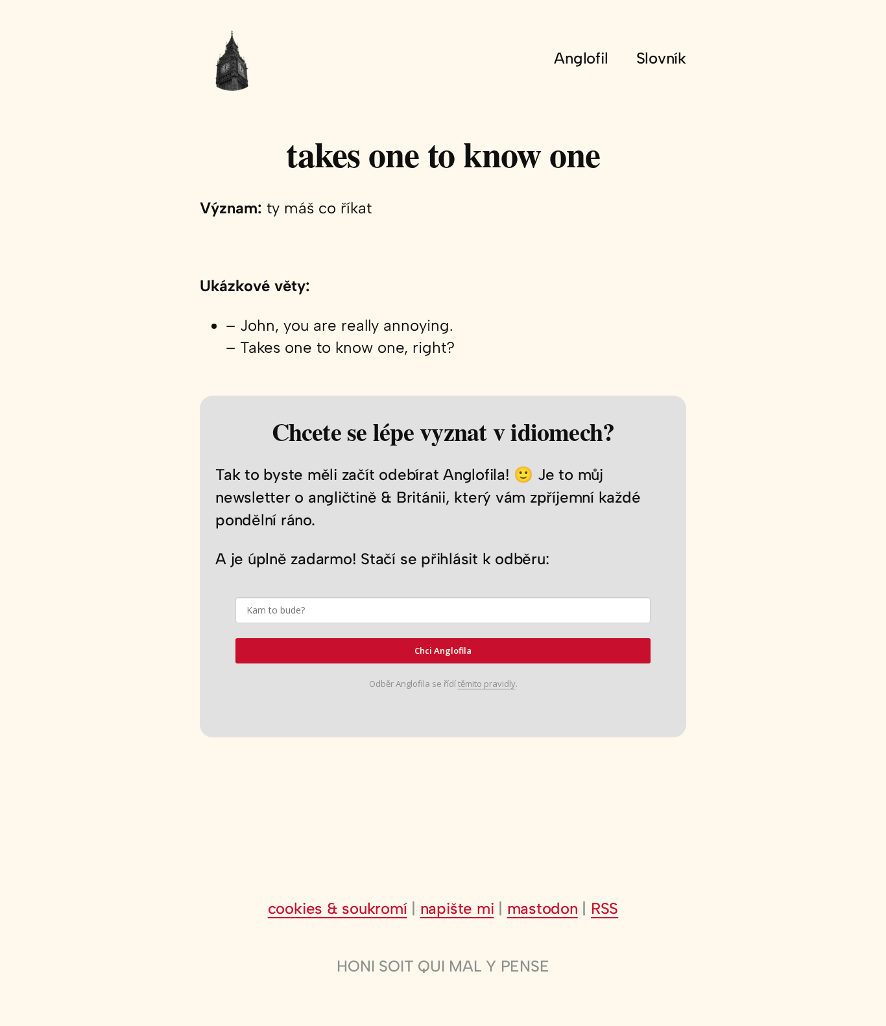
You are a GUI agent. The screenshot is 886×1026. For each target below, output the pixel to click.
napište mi (457, 908)
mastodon (542, 908)
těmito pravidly (487, 683)
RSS (604, 908)
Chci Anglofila (443, 650)
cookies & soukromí (337, 908)
